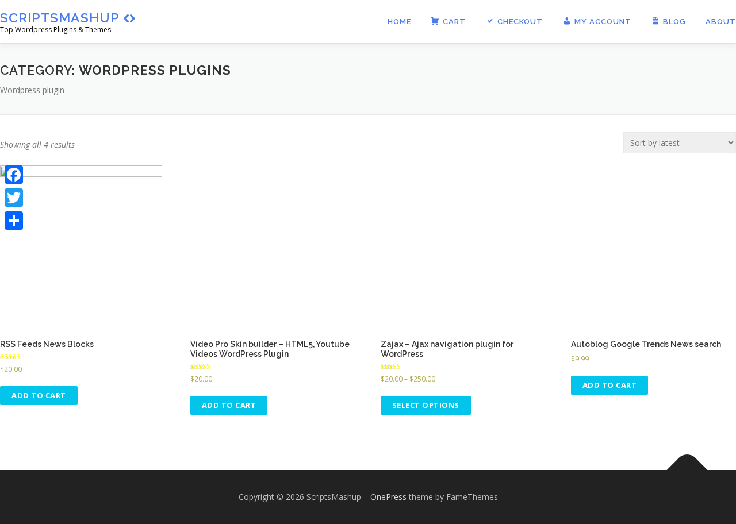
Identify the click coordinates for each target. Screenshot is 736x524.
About (721, 21)
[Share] (13, 220)
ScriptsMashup (60, 17)
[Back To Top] (687, 469)
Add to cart (39, 395)
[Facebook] (13, 174)
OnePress (388, 496)
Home (399, 21)
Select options (425, 405)
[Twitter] (13, 197)
